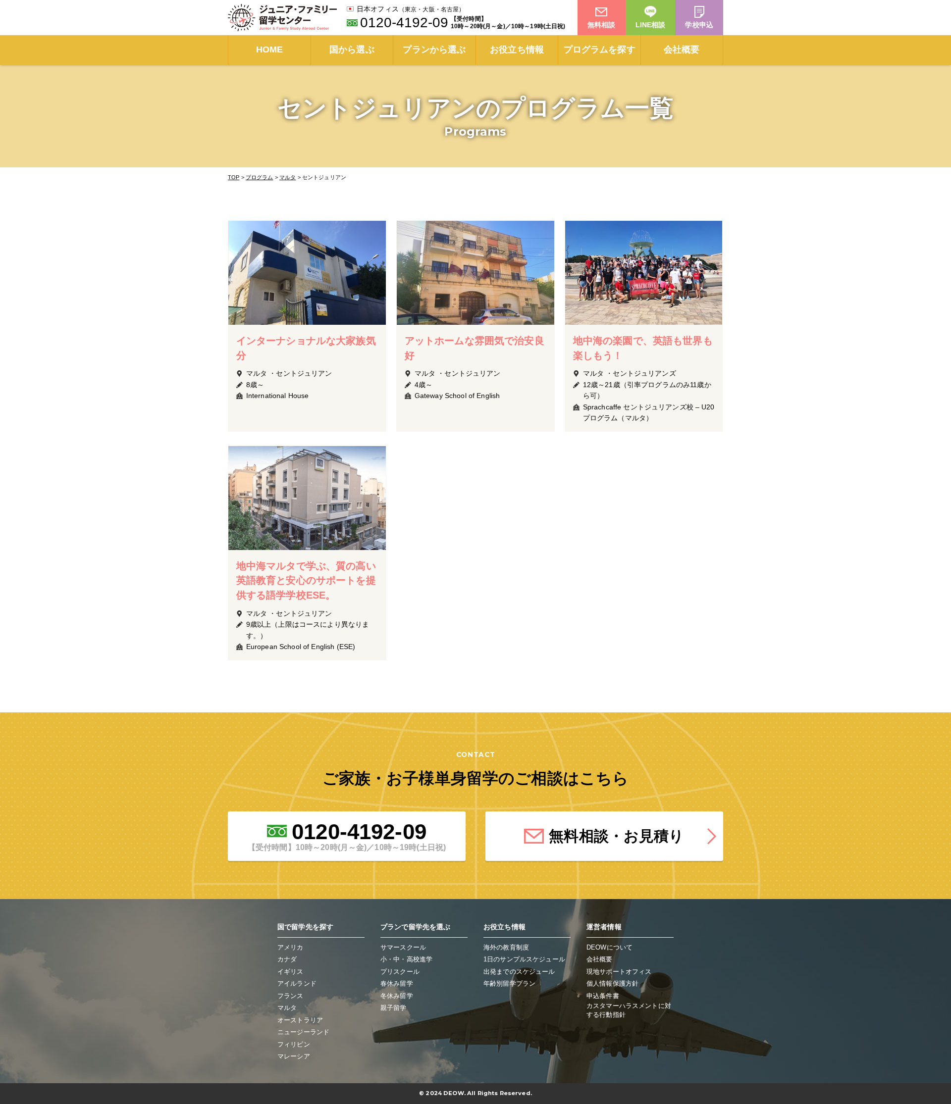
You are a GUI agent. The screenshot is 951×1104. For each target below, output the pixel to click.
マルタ (287, 1007)
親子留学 (393, 1007)
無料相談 (601, 25)
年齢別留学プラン (509, 983)
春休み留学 (396, 983)
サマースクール (403, 947)
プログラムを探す (599, 49)
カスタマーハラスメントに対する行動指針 (628, 1010)
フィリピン (293, 1044)
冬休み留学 (396, 996)
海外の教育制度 (506, 947)
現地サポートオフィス (618, 971)
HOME (269, 49)
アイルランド (297, 983)
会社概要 (682, 49)
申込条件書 (602, 996)
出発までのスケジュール (519, 971)
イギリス (290, 971)
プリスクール (400, 971)
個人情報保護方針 (612, 983)
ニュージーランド (303, 1032)
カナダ (287, 959)
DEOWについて (609, 947)
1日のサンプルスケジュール (524, 959)
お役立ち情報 (517, 49)
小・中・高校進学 (406, 959)
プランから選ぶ (434, 49)
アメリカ (290, 947)
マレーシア (293, 1056)
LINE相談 (650, 25)
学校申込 (699, 25)
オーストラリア (300, 1020)
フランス (290, 996)
